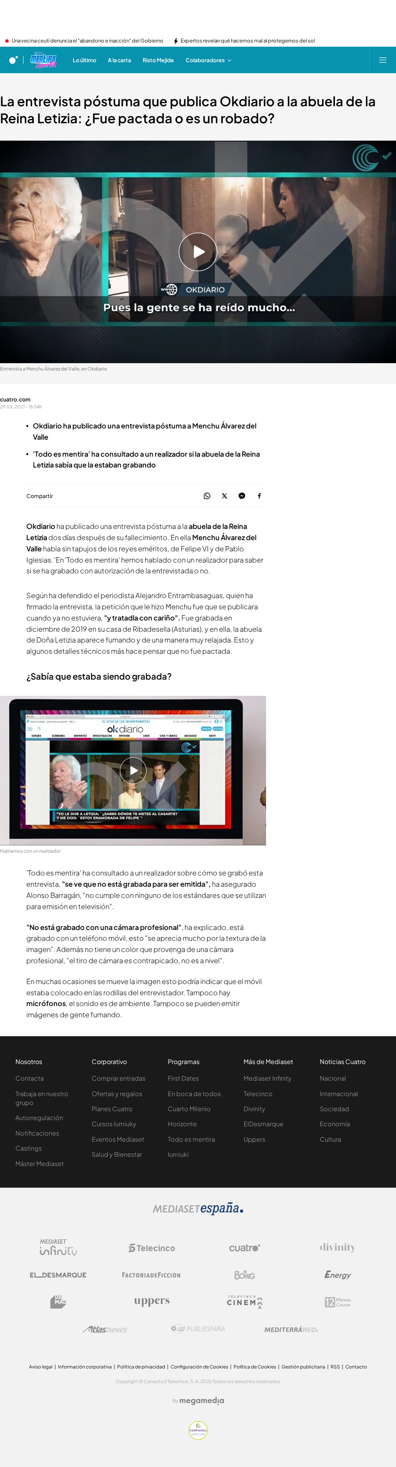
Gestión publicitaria (303, 1367)
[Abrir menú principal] (383, 60)
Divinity (254, 1109)
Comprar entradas (118, 1078)
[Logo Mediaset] (198, 1213)
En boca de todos (194, 1094)
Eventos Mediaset (118, 1139)
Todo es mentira (191, 1139)
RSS (335, 1367)
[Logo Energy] (338, 1275)
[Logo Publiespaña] (198, 1329)
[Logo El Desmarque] (58, 1275)
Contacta (29, 1078)
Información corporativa (85, 1367)
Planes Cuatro (112, 1109)
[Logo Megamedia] (202, 1400)
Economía (335, 1124)
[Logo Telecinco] (151, 1248)
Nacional (333, 1078)
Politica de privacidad (141, 1367)
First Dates (183, 1078)
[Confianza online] (198, 1437)
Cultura (330, 1139)
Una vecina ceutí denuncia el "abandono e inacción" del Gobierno (88, 41)
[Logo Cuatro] (244, 1248)
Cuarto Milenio (189, 1109)
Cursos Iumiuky (114, 1124)
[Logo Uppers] (151, 1302)
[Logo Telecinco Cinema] (245, 1302)
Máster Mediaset (39, 1163)
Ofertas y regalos (117, 1094)
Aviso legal (41, 1367)
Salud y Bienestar (117, 1154)
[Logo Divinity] (338, 1248)
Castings (28, 1148)
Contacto (356, 1367)
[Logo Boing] (244, 1275)
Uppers (254, 1139)
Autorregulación (39, 1117)
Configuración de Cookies (199, 1367)
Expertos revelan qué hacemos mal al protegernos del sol (248, 41)
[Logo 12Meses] (338, 1302)
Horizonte (182, 1124)
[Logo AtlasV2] (105, 1329)
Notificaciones (37, 1133)
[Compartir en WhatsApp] (207, 496)
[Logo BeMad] (58, 1302)
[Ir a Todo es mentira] (43, 60)
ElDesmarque (263, 1124)
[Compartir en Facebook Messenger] (242, 496)
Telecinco (258, 1094)
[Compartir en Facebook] (259, 496)
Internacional (339, 1094)
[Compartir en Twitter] (224, 496)
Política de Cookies (255, 1367)
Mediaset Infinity (268, 1078)
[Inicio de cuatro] (13, 60)
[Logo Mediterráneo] (291, 1329)
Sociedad (334, 1109)
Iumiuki (178, 1154)
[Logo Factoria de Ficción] (151, 1275)
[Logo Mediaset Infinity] (58, 1248)
